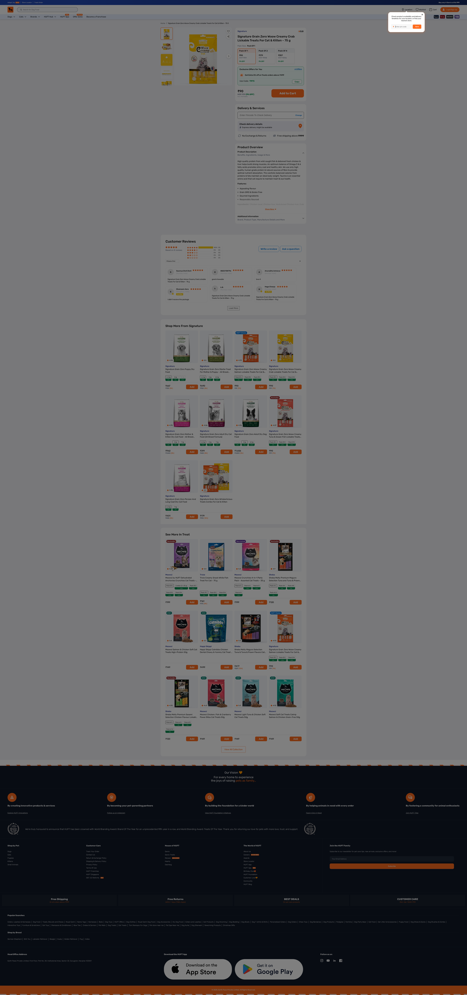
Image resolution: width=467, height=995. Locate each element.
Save (417, 26)
